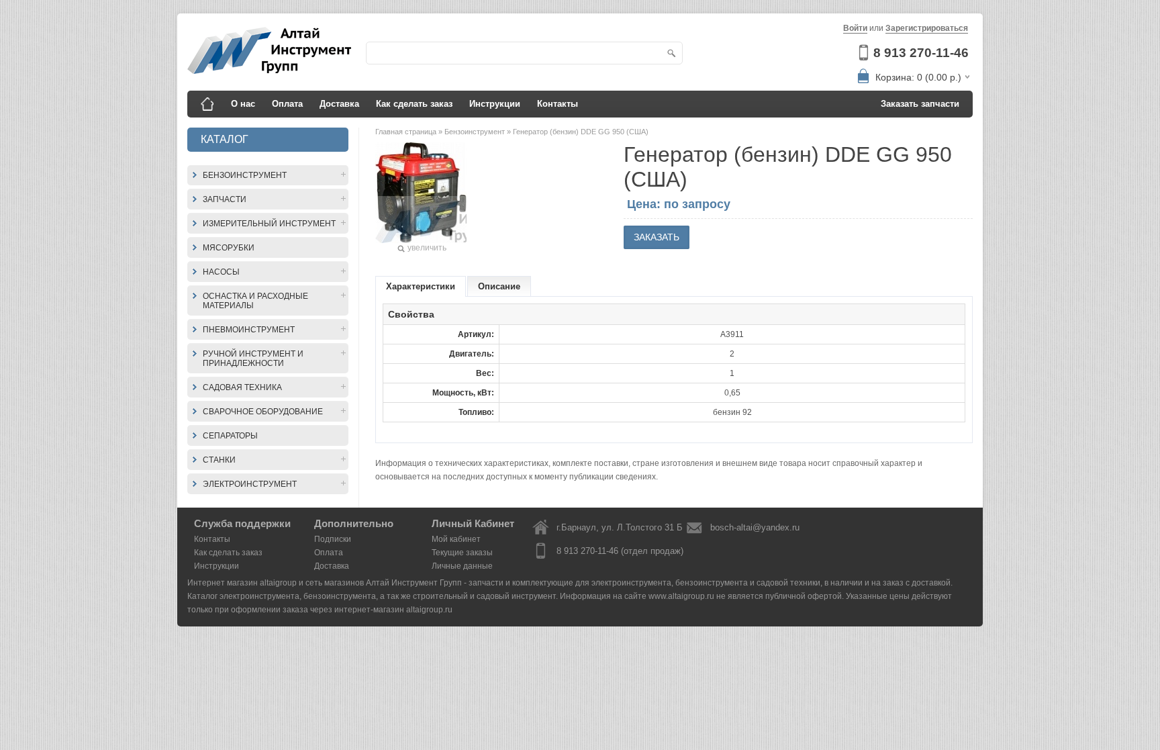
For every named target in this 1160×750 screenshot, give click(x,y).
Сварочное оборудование (263, 411)
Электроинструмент (250, 484)
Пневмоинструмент (249, 329)
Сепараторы (230, 435)
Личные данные (462, 566)
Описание (499, 286)
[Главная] (207, 104)
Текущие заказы (462, 552)
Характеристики (420, 286)
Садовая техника (242, 387)
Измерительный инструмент (269, 223)
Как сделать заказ (414, 104)
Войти (855, 28)
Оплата (287, 104)
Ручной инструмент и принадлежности (253, 358)
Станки (219, 460)
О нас (243, 104)
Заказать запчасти (920, 104)
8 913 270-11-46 (921, 53)
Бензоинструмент (245, 175)
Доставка (339, 104)
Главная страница (406, 132)
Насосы (221, 272)
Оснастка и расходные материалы (255, 300)
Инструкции (494, 104)
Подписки (332, 539)
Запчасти (224, 199)
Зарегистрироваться (926, 28)
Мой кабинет (456, 539)
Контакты (557, 104)
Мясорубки (228, 247)
